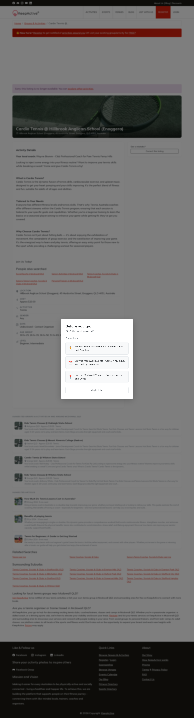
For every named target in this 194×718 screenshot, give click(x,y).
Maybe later (97, 390)
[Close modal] (128, 324)
